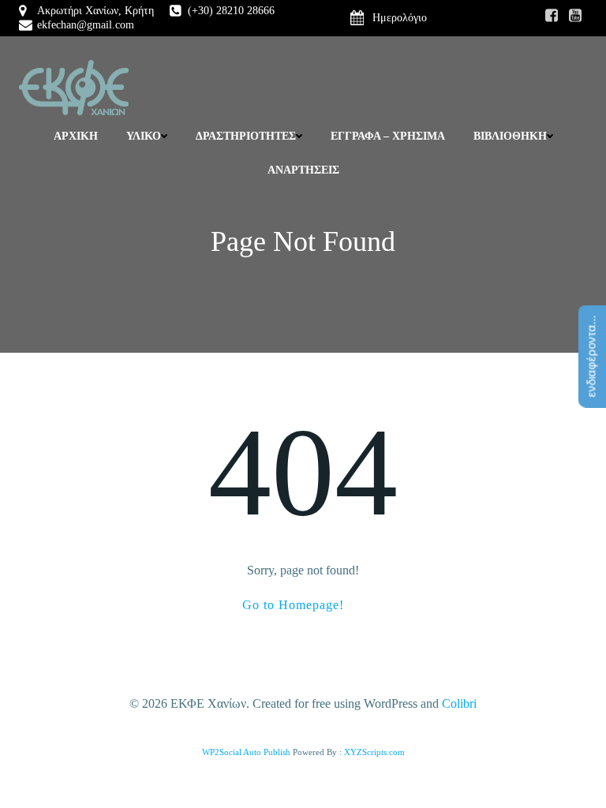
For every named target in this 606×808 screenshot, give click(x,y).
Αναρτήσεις (303, 170)
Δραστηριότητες (246, 136)
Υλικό (143, 136)
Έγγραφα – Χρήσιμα (388, 136)
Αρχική (76, 136)
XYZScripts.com (374, 752)
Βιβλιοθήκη (510, 136)
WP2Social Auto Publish (246, 752)
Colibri (459, 703)
